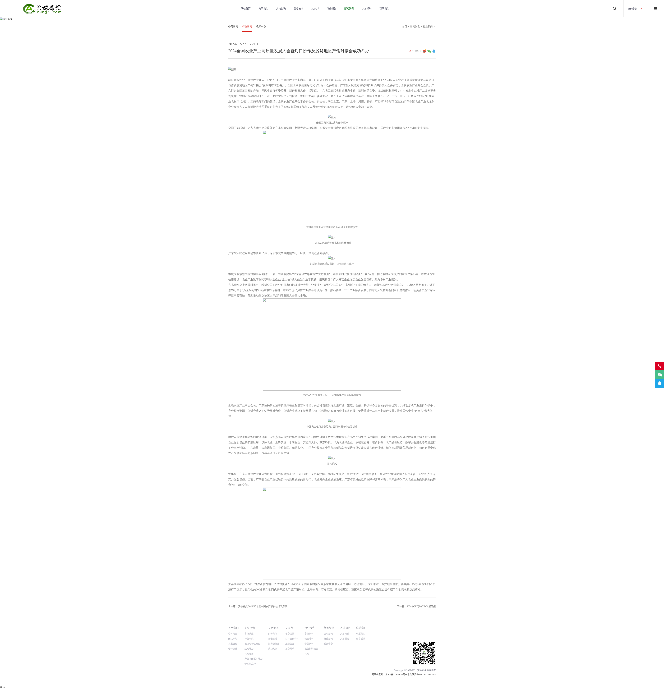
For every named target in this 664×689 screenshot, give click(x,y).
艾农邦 (315, 8)
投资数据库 (273, 643)
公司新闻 (233, 26)
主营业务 (289, 643)
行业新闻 (247, 26)
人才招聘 (367, 8)
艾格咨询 (281, 8)
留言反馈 (360, 638)
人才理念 (344, 638)
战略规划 (249, 648)
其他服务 (249, 653)
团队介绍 (232, 638)
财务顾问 (272, 633)
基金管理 (272, 638)
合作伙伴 (232, 648)
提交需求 (289, 648)
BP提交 (632, 8)
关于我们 (263, 8)
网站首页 (246, 8)
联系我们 (384, 8)
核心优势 (289, 633)
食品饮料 (309, 643)
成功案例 (272, 648)
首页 (404, 26)
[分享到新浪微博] (424, 51)
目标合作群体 (292, 638)
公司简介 (232, 633)
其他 (307, 653)
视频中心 (261, 26)
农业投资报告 (311, 648)
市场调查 (249, 633)
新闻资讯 (349, 8)
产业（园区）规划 (253, 658)
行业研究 (249, 638)
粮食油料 (309, 638)
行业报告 (331, 8)
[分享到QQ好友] (434, 51)
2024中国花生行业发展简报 (421, 606)
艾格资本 (298, 8)
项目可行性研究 (252, 643)
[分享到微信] (429, 51)
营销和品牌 (250, 663)
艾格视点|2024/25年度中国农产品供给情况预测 (263, 606)
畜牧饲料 (309, 633)
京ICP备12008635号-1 (396, 674)
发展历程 (232, 643)
